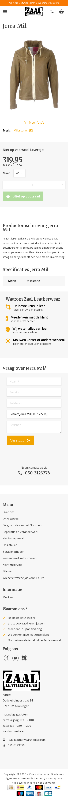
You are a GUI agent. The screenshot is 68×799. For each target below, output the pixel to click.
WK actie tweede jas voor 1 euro (23, 577)
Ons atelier (10, 545)
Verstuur (17, 440)
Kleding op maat (13, 538)
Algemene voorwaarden (20, 778)
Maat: (6, 173)
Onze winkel (10, 518)
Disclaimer (58, 774)
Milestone (20, 130)
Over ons (8, 512)
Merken (8, 597)
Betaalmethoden (13, 551)
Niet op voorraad (26, 196)
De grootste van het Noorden (22, 525)
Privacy (40, 778)
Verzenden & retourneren (19, 558)
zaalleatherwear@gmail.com (27, 740)
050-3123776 (37, 473)
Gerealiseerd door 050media (37, 782)
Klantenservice (12, 564)
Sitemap (8, 571)
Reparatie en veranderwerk (20, 531)
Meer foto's (36, 122)
